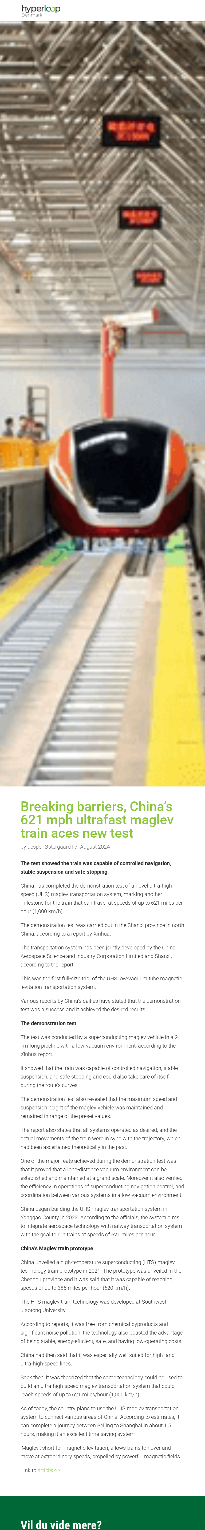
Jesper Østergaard (49, 847)
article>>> (49, 1470)
